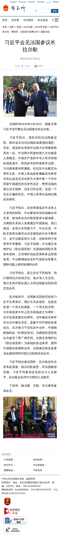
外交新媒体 (38, 465)
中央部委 (8, 459)
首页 (4, 20)
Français (22, 2)
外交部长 (28, 20)
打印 (40, 66)
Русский (40, 2)
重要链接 (8, 470)
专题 (18, 27)
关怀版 (55, 2)
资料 (11, 27)
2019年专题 (41, 27)
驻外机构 (37, 459)
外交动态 (43, 20)
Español (31, 2)
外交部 (15, 20)
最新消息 (45, 31)
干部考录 (37, 470)
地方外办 (8, 465)
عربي (48, 2)
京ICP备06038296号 (41, 489)
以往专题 (28, 27)
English (13, 2)
